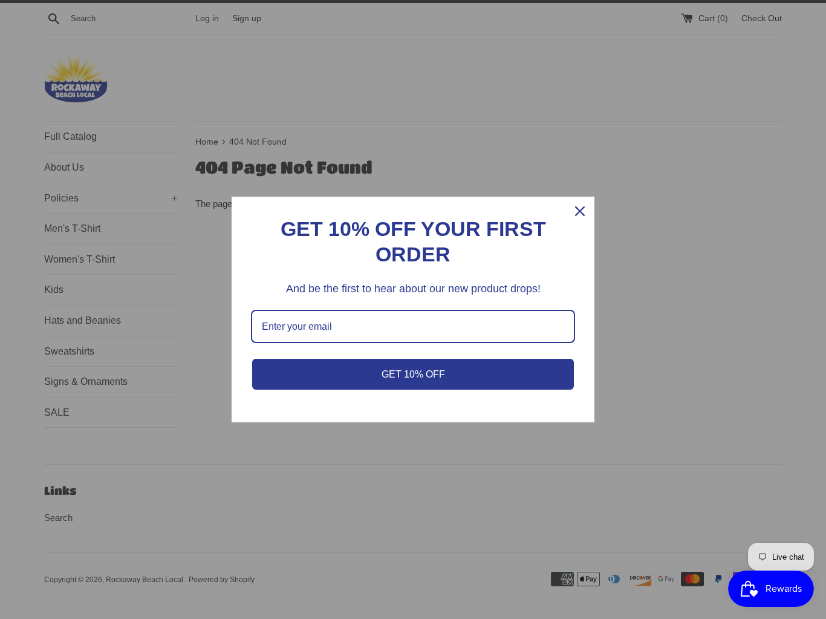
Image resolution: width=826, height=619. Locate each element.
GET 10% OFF (413, 374)
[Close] (579, 211)
